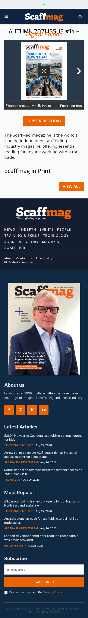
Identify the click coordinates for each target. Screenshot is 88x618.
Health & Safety (15, 545)
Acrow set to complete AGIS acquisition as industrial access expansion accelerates (40, 454)
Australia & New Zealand (21, 462)
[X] (32, 410)
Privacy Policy (52, 592)
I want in (41, 582)
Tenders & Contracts (19, 445)
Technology (13, 479)
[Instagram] (20, 410)
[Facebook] (9, 410)
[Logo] (44, 17)
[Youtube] (43, 410)
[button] (73, 16)
